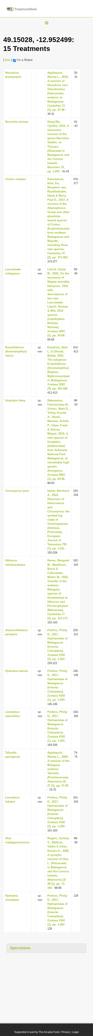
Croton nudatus (15, 179)
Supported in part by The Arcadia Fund (36, 1032)
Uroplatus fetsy (15, 400)
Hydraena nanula (16, 671)
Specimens (20, 948)
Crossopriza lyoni (17, 490)
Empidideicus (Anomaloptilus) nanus (16, 351)
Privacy (65, 1032)
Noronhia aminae (16, 121)
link (7, 60)
